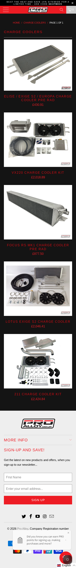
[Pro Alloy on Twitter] (24, 516)
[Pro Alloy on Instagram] (45, 516)
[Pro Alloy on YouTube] (38, 516)
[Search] (61, 10)
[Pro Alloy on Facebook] (31, 516)
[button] (66, 565)
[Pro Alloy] (38, 10)
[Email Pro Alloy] (52, 516)
